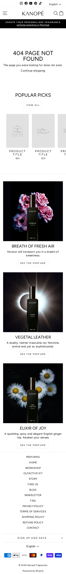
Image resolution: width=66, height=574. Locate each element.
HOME (33, 462)
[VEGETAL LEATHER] (33, 302)
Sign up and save (32, 538)
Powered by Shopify (33, 571)
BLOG (33, 489)
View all (33, 105)
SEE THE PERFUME (33, 263)
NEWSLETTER (33, 495)
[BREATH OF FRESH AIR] (33, 211)
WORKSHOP (33, 468)
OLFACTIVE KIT (33, 473)
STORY (33, 478)
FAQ (33, 500)
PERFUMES (33, 457)
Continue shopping (33, 70)
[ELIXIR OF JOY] (33, 393)
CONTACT (33, 527)
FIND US (33, 484)
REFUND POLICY (33, 522)
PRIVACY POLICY (33, 506)
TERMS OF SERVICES (33, 511)
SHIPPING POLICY (33, 517)
